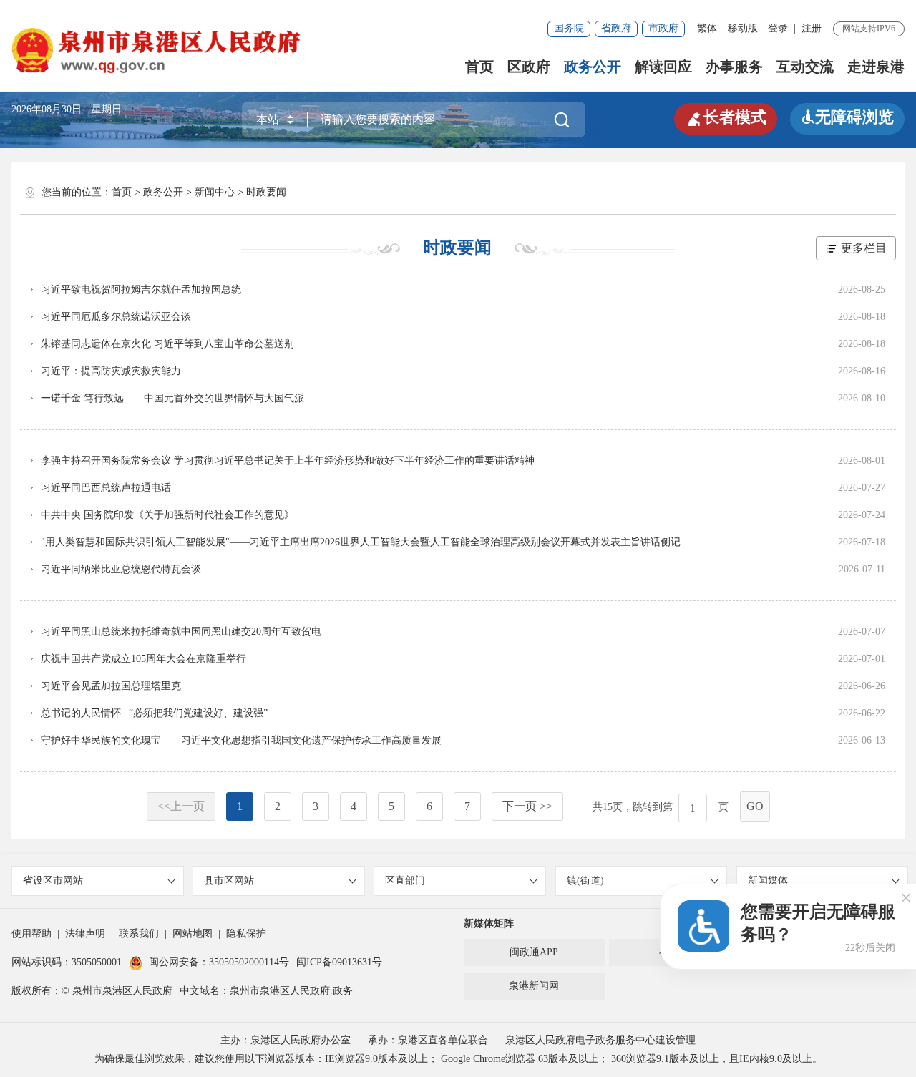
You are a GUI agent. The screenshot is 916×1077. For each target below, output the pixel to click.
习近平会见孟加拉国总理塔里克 (111, 686)
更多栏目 (864, 248)
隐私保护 (246, 933)
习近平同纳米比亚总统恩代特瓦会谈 (121, 569)
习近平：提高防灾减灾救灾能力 (111, 371)
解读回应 (663, 66)
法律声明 (85, 933)
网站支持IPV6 (868, 29)
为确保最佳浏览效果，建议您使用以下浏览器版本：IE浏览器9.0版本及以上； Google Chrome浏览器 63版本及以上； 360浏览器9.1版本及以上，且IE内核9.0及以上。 (458, 1058)
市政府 (663, 28)
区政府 (528, 66)
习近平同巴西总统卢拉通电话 (106, 487)
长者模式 (725, 117)
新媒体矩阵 (489, 923)
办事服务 (734, 66)
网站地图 (192, 933)
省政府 (616, 28)
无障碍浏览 (847, 117)
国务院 (569, 28)
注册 (812, 28)
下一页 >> (527, 806)
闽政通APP (534, 952)
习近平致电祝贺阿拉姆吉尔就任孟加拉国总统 (141, 289)
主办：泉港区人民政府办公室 (285, 1040)
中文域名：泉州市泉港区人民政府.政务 (266, 990)
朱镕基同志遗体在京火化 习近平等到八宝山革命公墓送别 (167, 343)
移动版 (743, 28)
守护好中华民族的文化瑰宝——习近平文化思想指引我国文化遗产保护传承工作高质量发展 (241, 740)
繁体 (707, 28)
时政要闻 (266, 192)
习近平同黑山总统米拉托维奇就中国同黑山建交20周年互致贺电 (181, 631)
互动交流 (805, 66)
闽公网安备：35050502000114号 (219, 962)
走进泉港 (876, 66)
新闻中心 (215, 192)
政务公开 (592, 66)
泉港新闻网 (534, 985)
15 (608, 806)
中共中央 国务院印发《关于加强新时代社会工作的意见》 (167, 515)
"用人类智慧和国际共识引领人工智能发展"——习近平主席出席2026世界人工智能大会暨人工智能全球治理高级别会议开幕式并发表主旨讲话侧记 (361, 542)
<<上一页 (181, 806)
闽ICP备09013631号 (339, 962)
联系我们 (139, 933)
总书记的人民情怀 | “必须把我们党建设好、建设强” (154, 713)
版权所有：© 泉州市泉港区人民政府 (91, 990)
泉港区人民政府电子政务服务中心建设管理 (600, 1040)
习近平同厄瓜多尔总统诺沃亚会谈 (116, 316)
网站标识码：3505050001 (66, 962)
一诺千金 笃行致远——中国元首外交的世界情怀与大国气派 (172, 398)
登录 (778, 28)
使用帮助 (31, 933)
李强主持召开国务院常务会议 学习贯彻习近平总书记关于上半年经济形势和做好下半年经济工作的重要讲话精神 (288, 460)
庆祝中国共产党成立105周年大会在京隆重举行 (143, 658)
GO (755, 806)
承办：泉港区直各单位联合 (428, 1040)
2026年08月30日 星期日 (66, 109)
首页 (479, 66)
